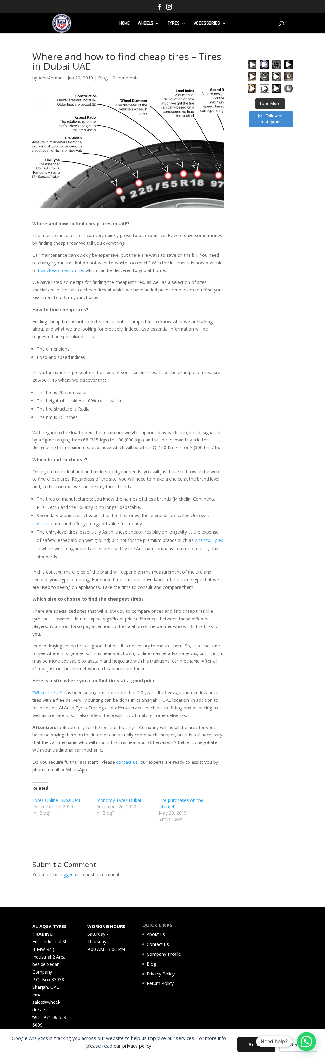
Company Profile (164, 954)
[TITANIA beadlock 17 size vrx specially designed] (264, 88)
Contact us (158, 944)
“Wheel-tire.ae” (47, 692)
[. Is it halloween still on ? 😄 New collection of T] (288, 64)
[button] (306, 1041)
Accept (257, 1044)
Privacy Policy (161, 974)
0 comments (126, 78)
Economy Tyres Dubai (118, 800)
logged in (69, 875)
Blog (103, 78)
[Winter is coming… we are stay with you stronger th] (276, 88)
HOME (124, 23)
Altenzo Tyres (209, 540)
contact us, (127, 762)
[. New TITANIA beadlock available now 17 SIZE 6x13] (252, 88)
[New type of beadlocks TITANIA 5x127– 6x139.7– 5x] (276, 64)
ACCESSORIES (207, 23)
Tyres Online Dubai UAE (56, 800)
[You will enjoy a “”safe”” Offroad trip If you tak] (276, 76)
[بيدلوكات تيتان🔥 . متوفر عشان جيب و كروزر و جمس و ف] (252, 64)
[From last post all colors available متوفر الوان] (264, 76)
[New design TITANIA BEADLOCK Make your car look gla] (252, 76)
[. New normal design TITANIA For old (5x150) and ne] (288, 76)
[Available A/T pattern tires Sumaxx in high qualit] (264, 64)
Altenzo (44, 524)
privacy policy (136, 1046)
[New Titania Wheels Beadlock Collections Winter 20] (288, 88)
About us (156, 934)
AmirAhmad (50, 78)
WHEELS (145, 23)
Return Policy (160, 983)
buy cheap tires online (60, 270)
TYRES (174, 23)
